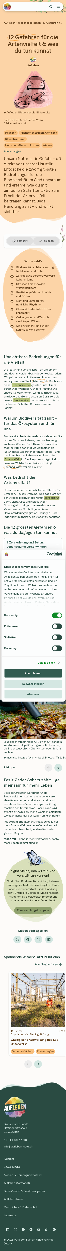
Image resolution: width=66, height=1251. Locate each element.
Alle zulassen (33, 673)
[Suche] (51, 7)
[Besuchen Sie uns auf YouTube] (39, 1229)
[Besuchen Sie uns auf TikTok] (46, 1229)
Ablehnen (33, 694)
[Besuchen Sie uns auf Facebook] (23, 1229)
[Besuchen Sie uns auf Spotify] (31, 1229)
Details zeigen (46, 662)
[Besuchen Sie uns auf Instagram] (15, 1229)
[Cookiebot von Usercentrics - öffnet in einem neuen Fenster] (47, 554)
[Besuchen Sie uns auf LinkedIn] (8, 1229)
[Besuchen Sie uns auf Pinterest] (54, 1229)
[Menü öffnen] (58, 7)
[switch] (57, 626)
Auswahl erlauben (33, 683)
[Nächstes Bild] (58, 768)
